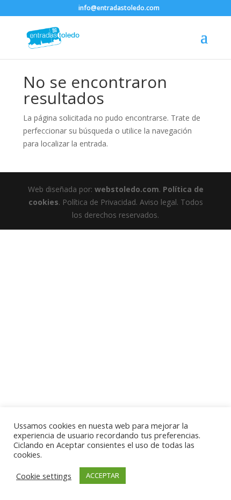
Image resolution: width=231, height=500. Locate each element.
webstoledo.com (127, 189)
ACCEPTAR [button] (102, 475)
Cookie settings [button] (43, 476)
